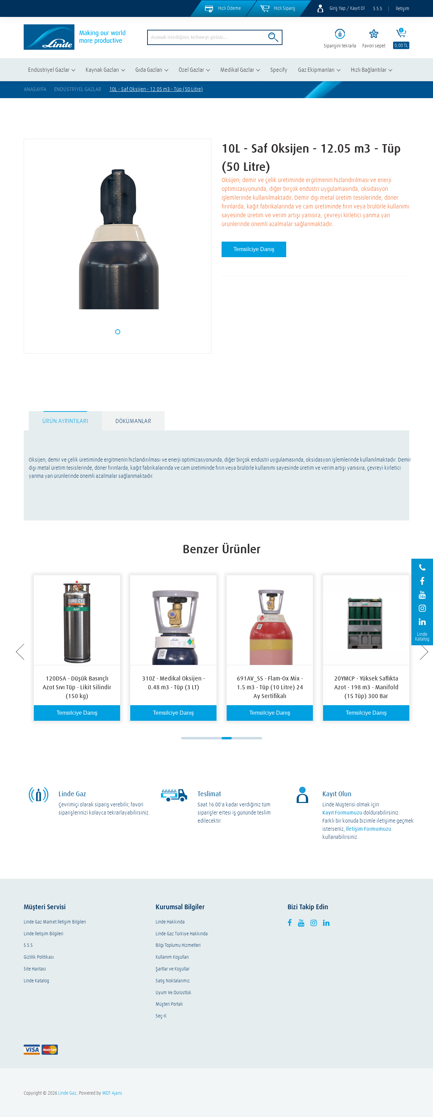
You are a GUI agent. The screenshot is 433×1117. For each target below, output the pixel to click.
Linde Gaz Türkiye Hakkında (182, 934)
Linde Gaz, (68, 1093)
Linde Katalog (36, 981)
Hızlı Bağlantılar (368, 69)
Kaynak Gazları (102, 69)
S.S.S (377, 8)
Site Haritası (35, 969)
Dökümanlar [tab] (133, 420)
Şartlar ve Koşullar (172, 969)
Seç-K (161, 1016)
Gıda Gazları (148, 69)
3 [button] (206, 738)
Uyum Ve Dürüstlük (173, 993)
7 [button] (247, 738)
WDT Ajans (112, 1093)
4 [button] (216, 738)
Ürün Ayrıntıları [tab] (65, 420)
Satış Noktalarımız (173, 981)
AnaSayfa (35, 89)
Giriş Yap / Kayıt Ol (347, 8)
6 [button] (237, 738)
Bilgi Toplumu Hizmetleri (178, 945)
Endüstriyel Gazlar (48, 69)
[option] (77, 648)
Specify (278, 69)
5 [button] (227, 738)
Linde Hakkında (170, 922)
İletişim (402, 8)
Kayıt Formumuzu (342, 812)
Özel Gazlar (191, 69)
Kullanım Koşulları (172, 957)
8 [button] (257, 738)
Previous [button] (21, 652)
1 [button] (186, 738)
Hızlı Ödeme (229, 8)
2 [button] (196, 738)
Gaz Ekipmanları (316, 69)
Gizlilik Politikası (39, 957)
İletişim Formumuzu (368, 828)
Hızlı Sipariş (284, 8)
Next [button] (422, 652)
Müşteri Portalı (169, 1004)
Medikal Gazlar (237, 69)
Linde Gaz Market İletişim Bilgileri (55, 922)
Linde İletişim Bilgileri (43, 934)
